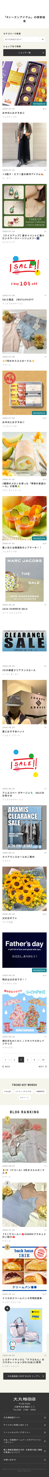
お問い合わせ (10, 1459)
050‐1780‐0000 (26, 1409)
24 (43, 1059)
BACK (7, 1066)
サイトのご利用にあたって (16, 1425)
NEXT (41, 1066)
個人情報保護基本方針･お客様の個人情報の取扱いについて (23, 1450)
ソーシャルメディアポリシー (17, 1432)
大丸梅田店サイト (12, 1417)
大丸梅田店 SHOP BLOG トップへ (24, 1376)
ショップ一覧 (24, 52)
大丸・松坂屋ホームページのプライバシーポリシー (22, 1441)
